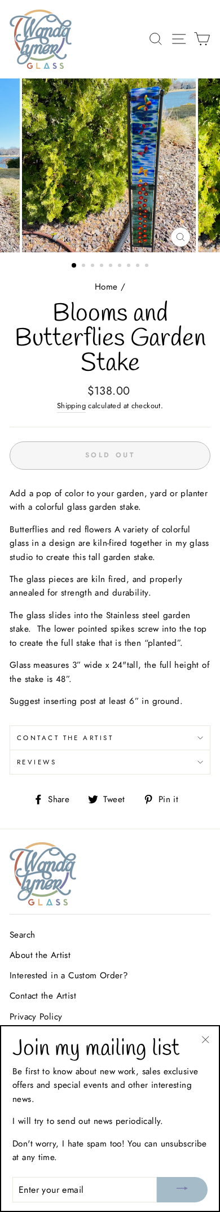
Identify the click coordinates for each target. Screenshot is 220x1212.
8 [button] (139, 266)
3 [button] (93, 266)
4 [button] (102, 266)
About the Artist (40, 955)
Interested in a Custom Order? (69, 975)
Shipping (71, 405)
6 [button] (121, 266)
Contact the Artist (65, 737)
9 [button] (148, 266)
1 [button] (74, 266)
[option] (110, 165)
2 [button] (84, 266)
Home (106, 287)
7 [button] (130, 266)
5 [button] (112, 266)
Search (22, 935)
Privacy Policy (36, 1016)
